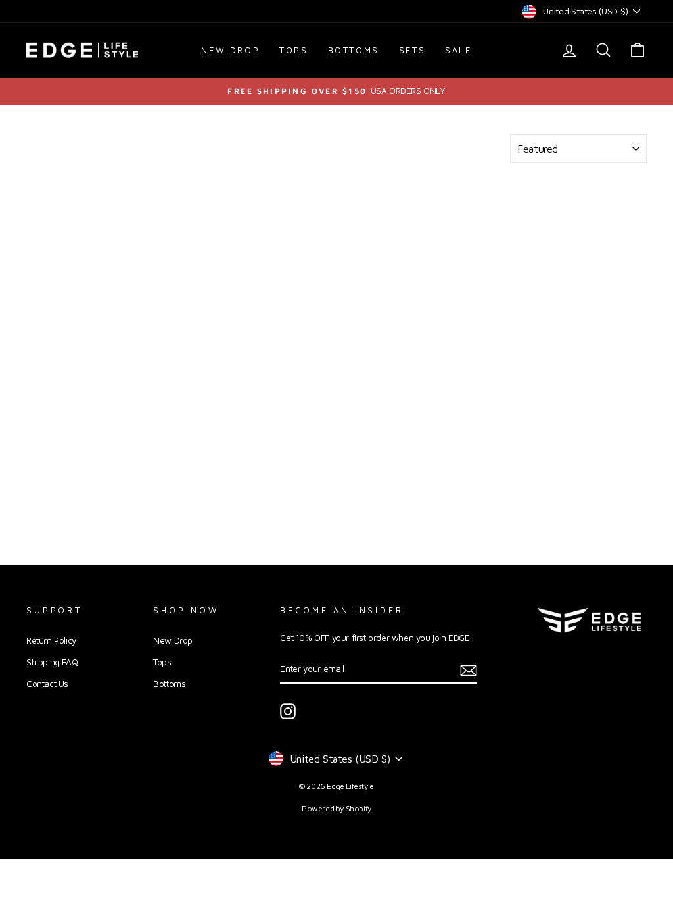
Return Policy (51, 640)
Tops (293, 50)
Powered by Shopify (336, 808)
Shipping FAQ (52, 662)
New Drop (230, 50)
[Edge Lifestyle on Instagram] (288, 711)
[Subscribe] (468, 669)
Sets (412, 50)
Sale (458, 50)
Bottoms (353, 50)
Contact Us (47, 683)
